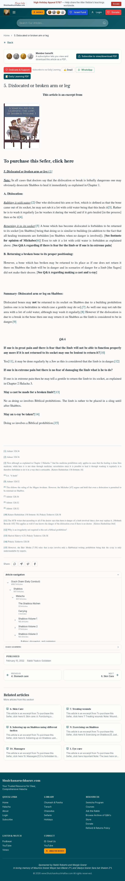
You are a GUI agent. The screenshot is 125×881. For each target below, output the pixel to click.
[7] (84, 307)
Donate (116, 4)
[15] (56, 423)
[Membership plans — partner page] (56, 12)
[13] (57, 392)
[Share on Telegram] (21, 564)
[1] (50, 171)
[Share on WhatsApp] (14, 564)
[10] (102, 352)
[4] (20, 217)
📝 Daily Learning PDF (17, 76)
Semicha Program (95, 802)
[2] (33, 202)
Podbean (7, 841)
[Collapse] (8, 583)
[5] (37, 226)
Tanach (48, 806)
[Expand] (15, 620)
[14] (36, 414)
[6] (38, 240)
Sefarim (48, 815)
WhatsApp (86, 69)
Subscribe (7, 819)
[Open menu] (14, 12)
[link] (31, 35)
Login (5, 815)
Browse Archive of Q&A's (98, 815)
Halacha (6, 806)
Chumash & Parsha (53, 802)
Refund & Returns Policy (98, 828)
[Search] (104, 22)
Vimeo (5, 850)
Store (88, 819)
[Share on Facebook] (35, 564)
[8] (82, 312)
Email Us (51, 841)
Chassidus (49, 811)
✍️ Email (68, 69)
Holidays (48, 819)
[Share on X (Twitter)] (28, 564)
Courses (90, 806)
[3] (110, 207)
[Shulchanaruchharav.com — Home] (7, 12)
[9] (14, 322)
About (5, 811)
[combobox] (62, 23)
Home (7, 35)
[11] (10, 361)
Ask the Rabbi (93, 811)
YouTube (6, 845)
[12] (117, 361)
